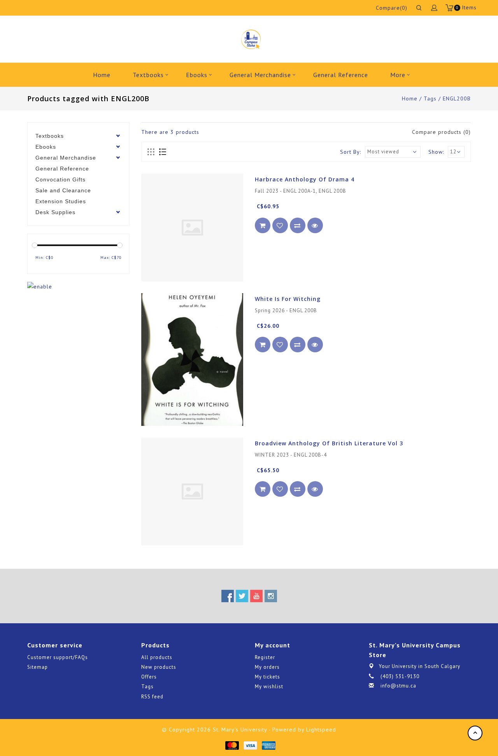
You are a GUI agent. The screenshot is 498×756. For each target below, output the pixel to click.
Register (265, 657)
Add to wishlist (280, 225)
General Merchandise (260, 75)
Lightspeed (321, 729)
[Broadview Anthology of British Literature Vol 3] (192, 491)
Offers (149, 676)
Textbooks (148, 75)
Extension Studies (60, 201)
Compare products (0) (441, 131)
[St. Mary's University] (250, 39)
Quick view (315, 225)
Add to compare (297, 225)
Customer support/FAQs (57, 657)
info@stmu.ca (398, 685)
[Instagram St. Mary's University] (271, 596)
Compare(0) (391, 7)
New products (158, 667)
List (162, 152)
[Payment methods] (232, 745)
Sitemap (37, 667)
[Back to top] (475, 733)
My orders (267, 667)
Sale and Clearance (63, 190)
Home (101, 75)
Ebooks (196, 75)
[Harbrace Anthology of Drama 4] (192, 227)
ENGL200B (457, 98)
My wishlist (269, 686)
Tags (430, 98)
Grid (151, 152)
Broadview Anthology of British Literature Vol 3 (329, 443)
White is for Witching (288, 298)
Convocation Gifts (60, 179)
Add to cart (262, 225)
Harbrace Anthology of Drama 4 (304, 179)
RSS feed (152, 696)
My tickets (267, 676)
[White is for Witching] (192, 359)
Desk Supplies (55, 212)
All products (156, 657)
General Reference (340, 75)
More (397, 75)
